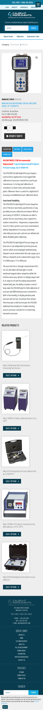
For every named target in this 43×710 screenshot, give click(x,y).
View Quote (34, 7)
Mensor (25, 44)
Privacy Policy (21, 675)
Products (21, 634)
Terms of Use (21, 678)
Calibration (20, 36)
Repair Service (8, 36)
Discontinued (14, 44)
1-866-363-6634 (27, 2)
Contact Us (21, 660)
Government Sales (33, 36)
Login (7, 7)
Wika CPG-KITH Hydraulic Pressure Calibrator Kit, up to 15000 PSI (19, 472)
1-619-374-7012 (22, 620)
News (21, 638)
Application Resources (21, 657)
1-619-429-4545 (24, 618)
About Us (21, 644)
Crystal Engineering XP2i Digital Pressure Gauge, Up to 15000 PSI (21, 166)
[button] (37, 57)
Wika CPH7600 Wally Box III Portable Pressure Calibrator (19, 578)
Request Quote (15, 136)
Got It (5, 707)
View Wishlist (24, 7)
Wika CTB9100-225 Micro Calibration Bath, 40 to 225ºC (20, 419)
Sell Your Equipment (21, 647)
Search (33, 28)
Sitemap (21, 672)
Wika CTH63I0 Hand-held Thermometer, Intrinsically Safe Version (16, 366)
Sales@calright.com (24, 623)
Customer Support (21, 641)
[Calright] (21, 15)
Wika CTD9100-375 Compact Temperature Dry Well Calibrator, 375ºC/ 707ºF (19, 525)
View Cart (14, 7)
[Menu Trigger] (38, 4)
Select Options (11, 375)
